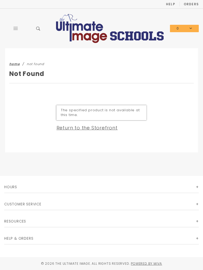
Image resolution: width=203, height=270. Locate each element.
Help (170, 4)
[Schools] (110, 28)
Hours (10, 187)
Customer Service (22, 204)
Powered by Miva (146, 263)
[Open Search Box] (38, 28)
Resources (15, 221)
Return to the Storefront (87, 127)
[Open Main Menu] (15, 28)
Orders (191, 4)
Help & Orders (18, 238)
